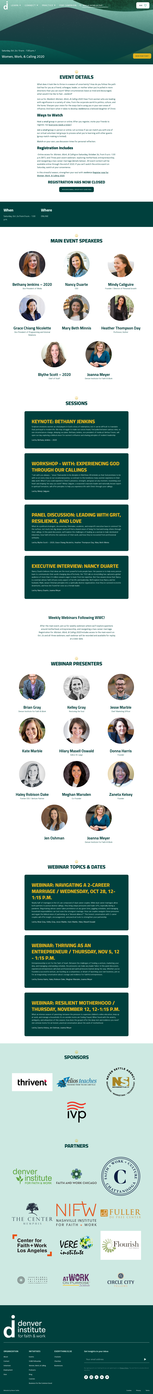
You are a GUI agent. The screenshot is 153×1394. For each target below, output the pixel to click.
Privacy (138, 1390)
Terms (147, 1390)
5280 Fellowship (35, 1361)
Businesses (58, 1365)
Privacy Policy (124, 1368)
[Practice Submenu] (54, 5)
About (6, 1356)
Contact (6, 1361)
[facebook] (86, 1377)
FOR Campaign (68, 5)
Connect (30, 5)
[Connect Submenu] (37, 5)
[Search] (80, 5)
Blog (30, 1374)
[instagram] (91, 1377)
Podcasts (32, 1370)
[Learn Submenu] (20, 5)
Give (5, 1374)
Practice (47, 5)
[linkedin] (102, 1377)
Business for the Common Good (40, 1383)
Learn (15, 5)
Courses (32, 1378)
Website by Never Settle (11, 1390)
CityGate (57, 1356)
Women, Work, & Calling (37, 1365)
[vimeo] (107, 1377)
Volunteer (7, 1365)
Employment (8, 1370)
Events (31, 1356)
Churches (57, 1361)
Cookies (128, 1390)
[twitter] (96, 1377)
